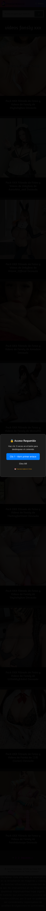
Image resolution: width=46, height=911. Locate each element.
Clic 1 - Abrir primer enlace (23, 456)
